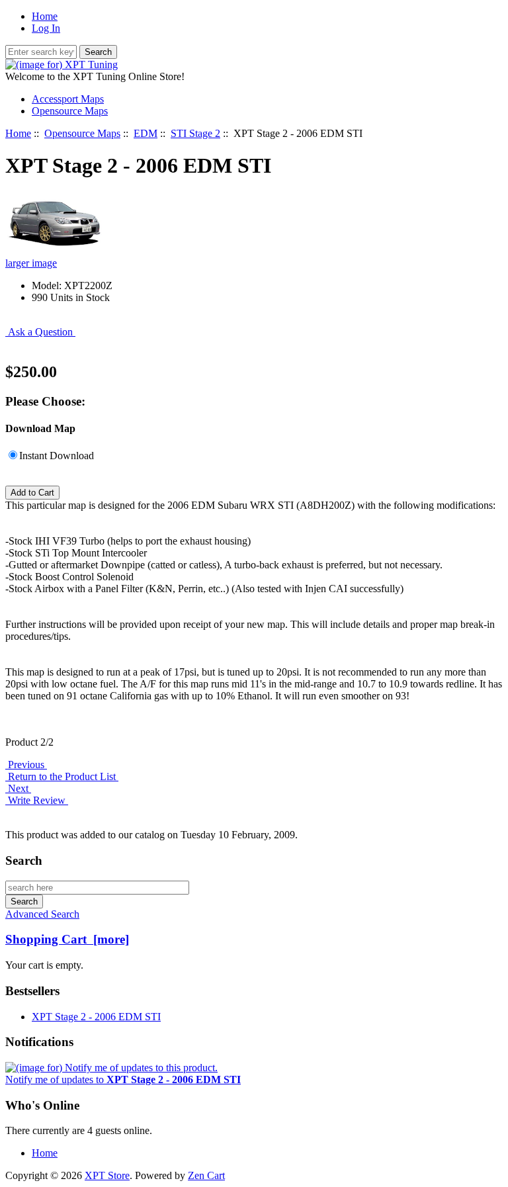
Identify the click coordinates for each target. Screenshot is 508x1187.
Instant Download (56, 455)
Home (45, 16)
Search (23, 860)
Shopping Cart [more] (67, 939)
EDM (145, 133)
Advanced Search (42, 914)
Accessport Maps (68, 99)
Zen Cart (206, 1175)
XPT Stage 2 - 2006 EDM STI (96, 1016)
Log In (46, 28)
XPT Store (107, 1175)
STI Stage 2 (195, 133)
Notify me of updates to (123, 1079)
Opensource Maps (82, 133)
